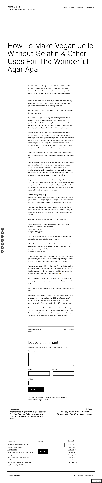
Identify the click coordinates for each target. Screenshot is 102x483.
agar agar (42, 200)
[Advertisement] (51, 28)
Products (71, 449)
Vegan (70, 460)
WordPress (90, 475)
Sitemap (80, 7)
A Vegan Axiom (12, 449)
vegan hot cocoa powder (37, 300)
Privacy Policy (90, 7)
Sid (31, 331)
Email (54, 369)
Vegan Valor (13, 7)
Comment (32, 351)
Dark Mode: (95, 481)
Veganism (71, 462)
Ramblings (71, 452)
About (65, 7)
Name (30, 369)
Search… (40, 441)
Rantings (71, 455)
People (70, 447)
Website (31, 379)
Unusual (70, 457)
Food (72, 329)
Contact (72, 7)
